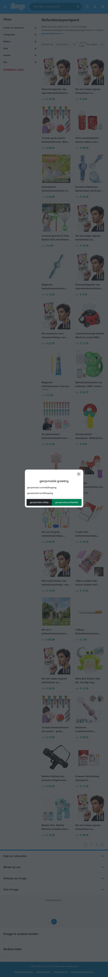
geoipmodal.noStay (39, 502)
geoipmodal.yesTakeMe (66, 502)
